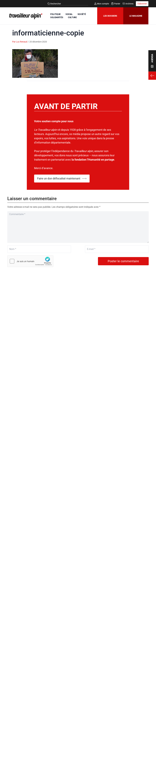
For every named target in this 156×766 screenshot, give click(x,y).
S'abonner (142, 3)
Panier (117, 3)
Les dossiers (110, 16)
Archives (129, 3)
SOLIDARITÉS (56, 17)
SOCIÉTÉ (82, 14)
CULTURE (72, 17)
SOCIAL (69, 14)
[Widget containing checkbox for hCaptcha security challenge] (30, 261)
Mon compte (103, 3)
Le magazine (135, 16)
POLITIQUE (55, 14)
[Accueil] (25, 16)
